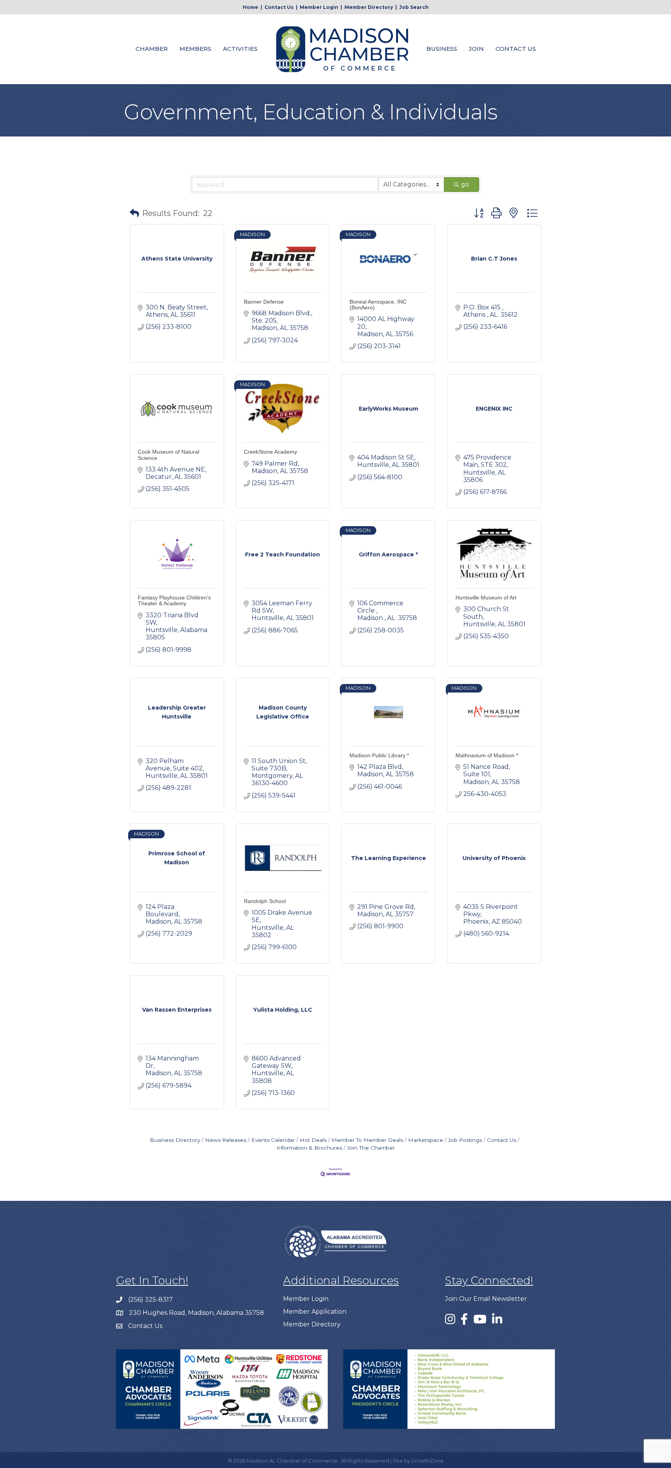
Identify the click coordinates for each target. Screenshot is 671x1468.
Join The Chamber (371, 1148)
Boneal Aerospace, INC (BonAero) (378, 305)
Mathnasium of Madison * (486, 755)
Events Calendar (273, 1140)
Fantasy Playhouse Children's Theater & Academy (174, 600)
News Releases (225, 1140)
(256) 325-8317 (150, 1299)
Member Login (319, 7)
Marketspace (425, 1140)
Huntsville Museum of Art (485, 597)
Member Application (314, 1311)
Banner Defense (264, 302)
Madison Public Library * (379, 755)
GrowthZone (427, 1461)
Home (250, 7)
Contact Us (279, 7)
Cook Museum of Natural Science (168, 455)
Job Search (414, 7)
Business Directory (175, 1140)
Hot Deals (313, 1140)
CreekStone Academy (270, 452)
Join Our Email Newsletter (486, 1298)
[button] (134, 213)
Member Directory (368, 7)
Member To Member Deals (367, 1140)
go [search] (465, 184)
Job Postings (465, 1140)
